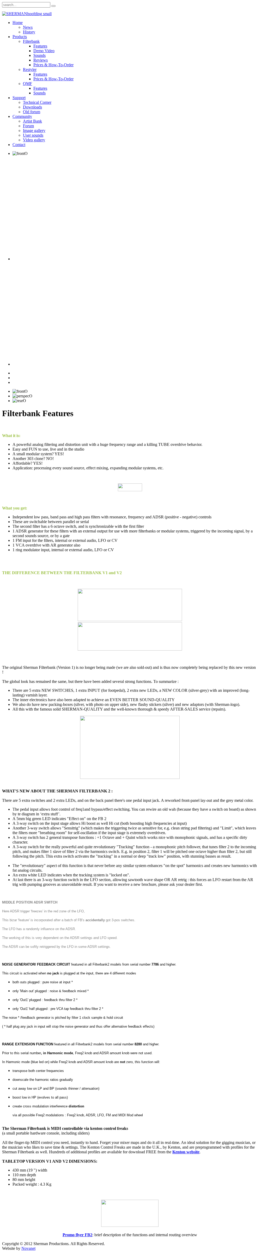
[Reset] (53, 6)
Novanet (28, 1248)
